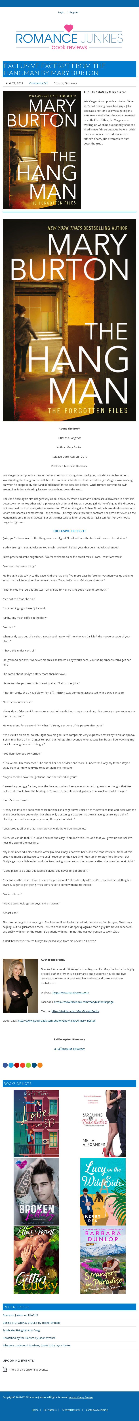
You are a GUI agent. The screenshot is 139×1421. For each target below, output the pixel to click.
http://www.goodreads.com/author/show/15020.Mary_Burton (57, 1020)
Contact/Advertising (97, 1410)
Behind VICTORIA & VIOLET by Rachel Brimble (31, 1322)
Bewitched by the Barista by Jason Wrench (29, 1338)
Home (35, 1410)
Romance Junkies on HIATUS (20, 1315)
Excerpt (58, 83)
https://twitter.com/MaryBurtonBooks (75, 1011)
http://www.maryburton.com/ (71, 992)
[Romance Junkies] (69, 37)
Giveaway (71, 83)
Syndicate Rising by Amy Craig (21, 1330)
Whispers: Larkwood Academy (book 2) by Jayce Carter (37, 1345)
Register (74, 12)
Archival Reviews (71, 1410)
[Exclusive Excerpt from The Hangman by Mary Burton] (42, 150)
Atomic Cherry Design (81, 1397)
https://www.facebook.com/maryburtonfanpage (84, 1002)
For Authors (50, 1410)
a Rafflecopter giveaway (69, 1048)
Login (61, 12)
